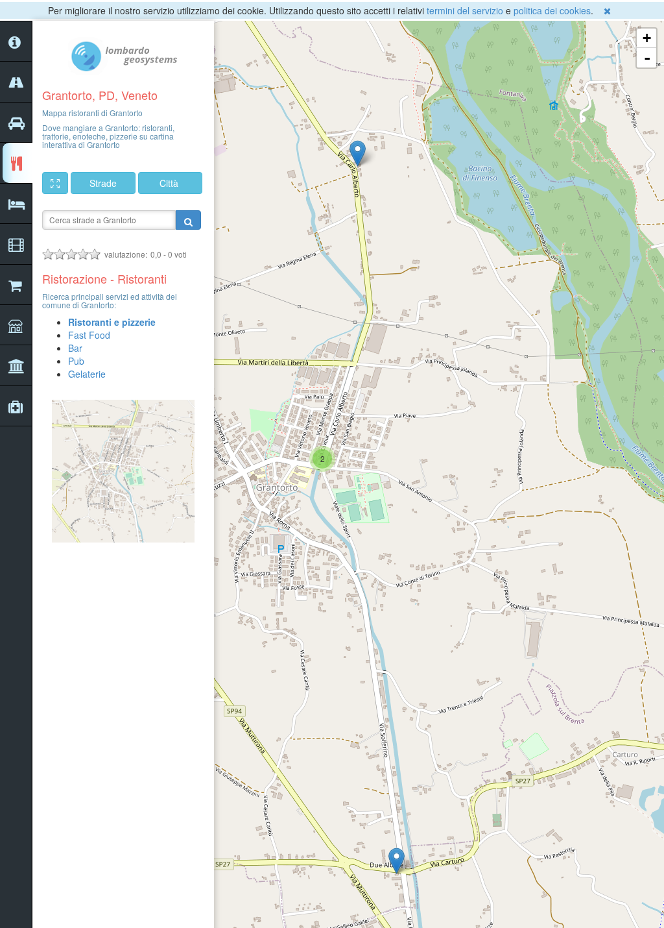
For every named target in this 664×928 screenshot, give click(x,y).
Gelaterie (87, 373)
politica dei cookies (552, 10)
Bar (75, 347)
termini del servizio (465, 10)
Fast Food (89, 334)
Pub (76, 360)
